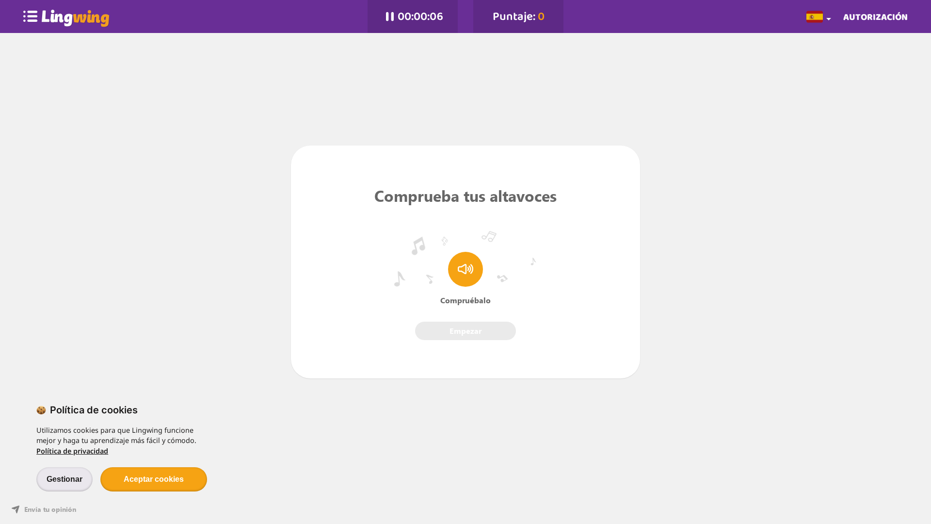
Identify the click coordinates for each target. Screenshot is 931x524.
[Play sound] (465, 269)
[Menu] (30, 16)
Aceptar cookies (154, 479)
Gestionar (64, 479)
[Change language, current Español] (820, 16)
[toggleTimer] (390, 16)
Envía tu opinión (50, 509)
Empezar (465, 331)
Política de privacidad (72, 451)
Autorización (875, 16)
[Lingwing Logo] (76, 16)
